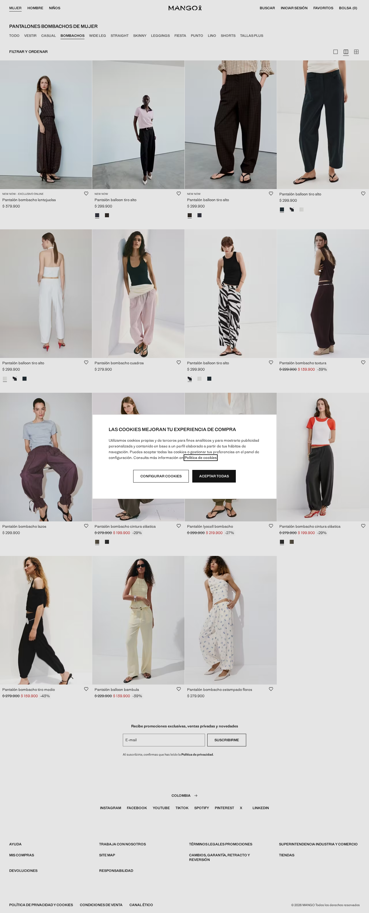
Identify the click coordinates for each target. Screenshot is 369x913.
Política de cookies (200, 457)
